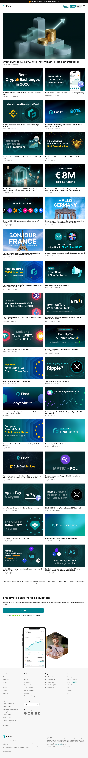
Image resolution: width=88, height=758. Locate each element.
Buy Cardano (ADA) (50, 685)
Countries (5, 693)
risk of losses (24, 581)
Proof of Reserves (72, 679)
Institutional (6, 679)
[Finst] (7, 6)
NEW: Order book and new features (57, 285)
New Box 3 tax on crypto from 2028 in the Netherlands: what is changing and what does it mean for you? (21, 189)
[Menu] (84, 6)
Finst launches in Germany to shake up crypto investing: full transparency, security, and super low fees (64, 221)
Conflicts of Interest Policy (10, 709)
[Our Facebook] (39, 713)
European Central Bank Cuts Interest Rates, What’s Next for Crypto (22, 444)
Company (69, 676)
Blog (68, 693)
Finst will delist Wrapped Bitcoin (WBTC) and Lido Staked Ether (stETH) (22, 318)
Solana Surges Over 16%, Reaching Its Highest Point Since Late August (65, 412)
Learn (68, 696)
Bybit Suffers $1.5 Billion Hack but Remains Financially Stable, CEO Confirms (63, 318)
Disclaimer (6, 725)
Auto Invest (27, 682)
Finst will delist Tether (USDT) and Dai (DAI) (17, 349)
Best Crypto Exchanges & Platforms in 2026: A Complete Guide (22, 93)
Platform (5, 682)
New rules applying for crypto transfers (16, 381)
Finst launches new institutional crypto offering (61, 538)
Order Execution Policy (9, 720)
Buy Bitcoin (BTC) (50, 676)
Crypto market (28, 685)
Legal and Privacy (59, 744)
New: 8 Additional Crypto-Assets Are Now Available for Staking (21, 221)
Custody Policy (7, 717)
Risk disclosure (7, 706)
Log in (66, 6)
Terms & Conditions (8, 703)
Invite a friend (71, 685)
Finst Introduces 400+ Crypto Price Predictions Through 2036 (22, 157)
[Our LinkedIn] (32, 713)
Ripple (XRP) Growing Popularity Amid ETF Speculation (63, 508)
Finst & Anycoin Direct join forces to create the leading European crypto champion (21, 412)
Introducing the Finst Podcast (55, 444)
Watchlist (26, 693)
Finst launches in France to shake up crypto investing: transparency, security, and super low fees (21, 253)
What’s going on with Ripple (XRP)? (57, 381)
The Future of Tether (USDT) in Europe (16, 538)
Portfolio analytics (29, 690)
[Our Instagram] (35, 713)
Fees (4, 685)
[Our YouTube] (29, 713)
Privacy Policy (7, 712)
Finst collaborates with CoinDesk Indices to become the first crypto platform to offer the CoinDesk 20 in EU (22, 476)
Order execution (29, 687)
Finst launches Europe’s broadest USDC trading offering (64, 93)
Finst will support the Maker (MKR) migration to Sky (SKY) (65, 253)
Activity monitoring (29, 696)
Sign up (72, 6)
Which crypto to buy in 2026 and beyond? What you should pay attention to (41, 62)
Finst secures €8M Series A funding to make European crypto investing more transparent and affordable (64, 189)
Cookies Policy (7, 714)
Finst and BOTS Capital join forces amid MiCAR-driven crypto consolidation (63, 125)
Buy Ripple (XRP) (50, 682)
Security (5, 690)
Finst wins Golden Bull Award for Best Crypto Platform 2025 (63, 157)
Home (4, 676)
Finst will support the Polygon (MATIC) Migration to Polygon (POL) (62, 476)
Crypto (5, 687)
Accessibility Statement (9, 723)
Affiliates (69, 690)
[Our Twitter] (25, 713)
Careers (71, 682)
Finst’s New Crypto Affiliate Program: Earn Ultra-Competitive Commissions (61, 350)
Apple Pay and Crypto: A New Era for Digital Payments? (21, 508)
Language (27, 701)
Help (68, 687)
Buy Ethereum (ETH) (51, 679)
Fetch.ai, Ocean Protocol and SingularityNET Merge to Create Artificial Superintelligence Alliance (63, 569)
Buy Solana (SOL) (50, 687)
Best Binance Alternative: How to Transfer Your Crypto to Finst (21, 125)
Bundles (26, 676)
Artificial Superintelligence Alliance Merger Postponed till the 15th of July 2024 (22, 569)
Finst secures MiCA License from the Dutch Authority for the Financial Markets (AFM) (22, 285)
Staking (26, 679)
